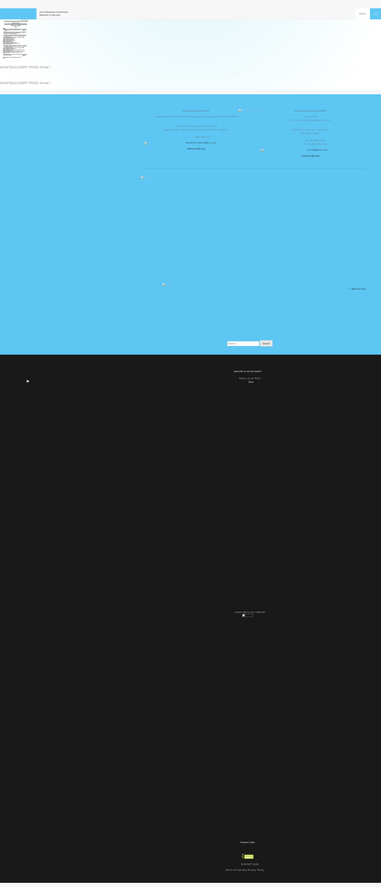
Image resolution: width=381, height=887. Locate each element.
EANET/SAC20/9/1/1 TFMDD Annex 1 (25, 83)
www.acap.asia (311, 155)
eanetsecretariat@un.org (201, 142)
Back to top (358, 288)
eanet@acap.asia (317, 149)
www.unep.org (196, 148)
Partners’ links (248, 842)
